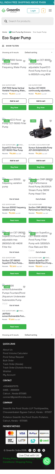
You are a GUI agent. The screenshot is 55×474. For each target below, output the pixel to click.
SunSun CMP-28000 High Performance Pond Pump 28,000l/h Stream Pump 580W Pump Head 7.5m (40, 208)
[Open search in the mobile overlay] (27, 21)
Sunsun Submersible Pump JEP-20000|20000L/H (40, 148)
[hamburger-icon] (50, 11)
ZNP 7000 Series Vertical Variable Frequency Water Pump (13, 89)
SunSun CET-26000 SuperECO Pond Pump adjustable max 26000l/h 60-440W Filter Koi (13, 261)
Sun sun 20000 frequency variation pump (14, 208)
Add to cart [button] (14, 101)
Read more (14, 220)
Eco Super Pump (9, 85)
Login (33, 10)
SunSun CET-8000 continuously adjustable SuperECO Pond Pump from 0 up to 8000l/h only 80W (40, 89)
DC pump (32, 145)
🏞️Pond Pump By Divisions (20, 32)
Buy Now (14, 107)
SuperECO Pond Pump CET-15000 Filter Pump (12, 148)
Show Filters (12, 46)
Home (4, 32)
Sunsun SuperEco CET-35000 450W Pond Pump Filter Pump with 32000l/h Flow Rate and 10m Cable (40, 261)
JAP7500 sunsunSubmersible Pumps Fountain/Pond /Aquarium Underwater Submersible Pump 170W (14, 315)
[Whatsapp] (47, 455)
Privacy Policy (10, 458)
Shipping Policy (24, 462)
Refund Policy (26, 458)
